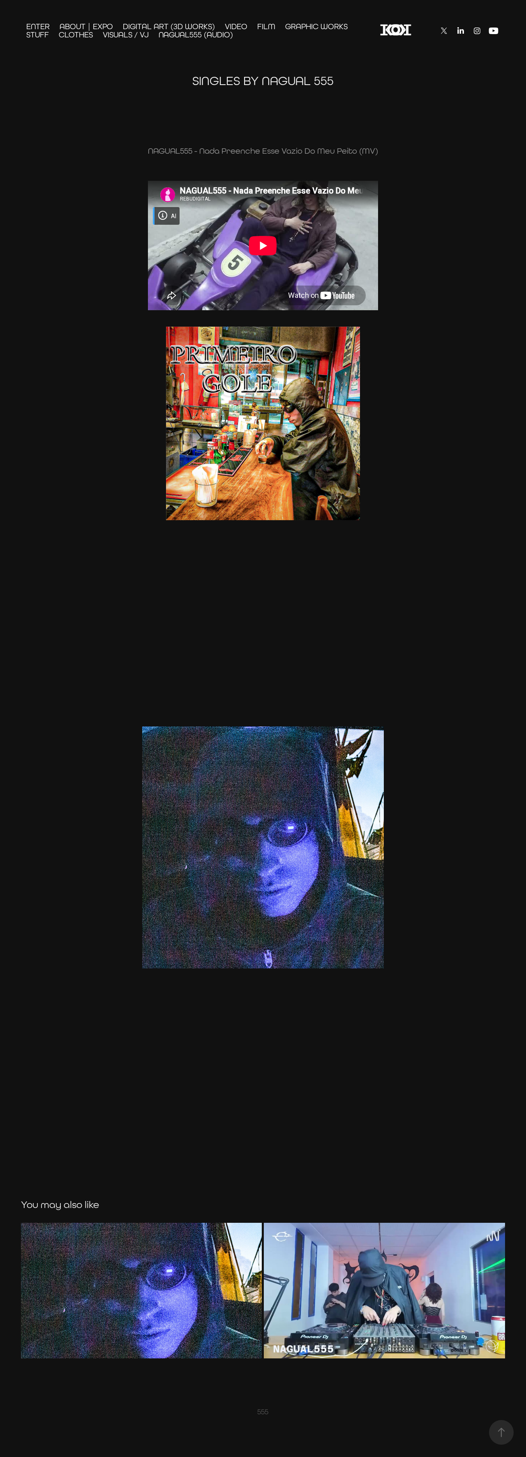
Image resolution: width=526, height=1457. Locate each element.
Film (266, 26)
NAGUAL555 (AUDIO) (196, 34)
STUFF (37, 34)
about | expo (86, 26)
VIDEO (236, 26)
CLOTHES (76, 34)
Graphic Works (316, 26)
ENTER (38, 26)
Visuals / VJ (126, 34)
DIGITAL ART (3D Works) (169, 26)
